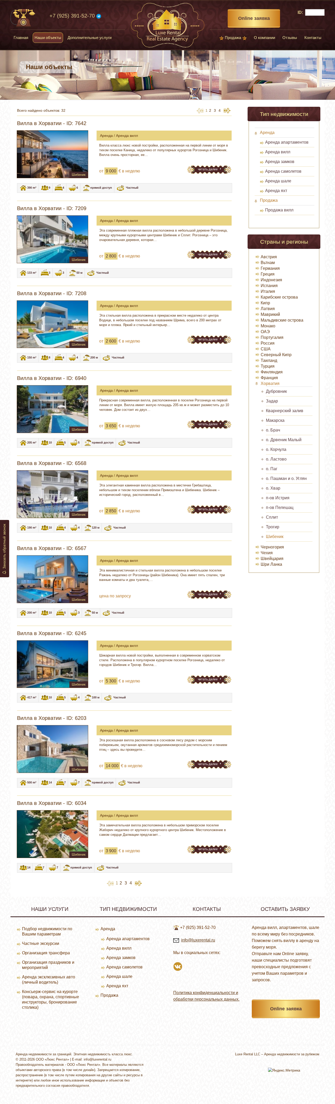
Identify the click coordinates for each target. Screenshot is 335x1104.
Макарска (275, 420)
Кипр (265, 303)
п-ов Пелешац (279, 507)
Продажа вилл (279, 210)
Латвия (268, 308)
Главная (21, 37)
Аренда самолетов (283, 171)
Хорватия (270, 383)
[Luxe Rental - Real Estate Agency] (168, 25)
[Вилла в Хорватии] (52, 154)
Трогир (272, 527)
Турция (268, 366)
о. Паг (271, 469)
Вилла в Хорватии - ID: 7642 (51, 123)
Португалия (272, 337)
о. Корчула (276, 449)
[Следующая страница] (227, 110)
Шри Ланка (271, 564)
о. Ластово (276, 459)
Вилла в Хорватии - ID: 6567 (51, 548)
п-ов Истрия (277, 498)
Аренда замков (279, 161)
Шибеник (274, 536)
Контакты (312, 37)
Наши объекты (48, 37)
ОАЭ (265, 331)
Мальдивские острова (282, 320)
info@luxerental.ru (198, 940)
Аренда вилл (277, 152)
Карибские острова (279, 297)
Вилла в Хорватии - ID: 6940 (51, 378)
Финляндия (272, 372)
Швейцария (272, 558)
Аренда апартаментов (287, 142)
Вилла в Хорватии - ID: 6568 (51, 463)
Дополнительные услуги (89, 37)
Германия (270, 268)
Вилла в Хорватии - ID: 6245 (51, 633)
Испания (269, 285)
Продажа (233, 37)
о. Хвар (273, 488)
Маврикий (270, 314)
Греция (268, 274)
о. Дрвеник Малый (284, 440)
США (266, 349)
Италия (268, 291)
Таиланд (269, 360)
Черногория (272, 547)
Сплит (272, 517)
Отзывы (289, 37)
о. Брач (273, 430)
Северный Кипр (276, 354)
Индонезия (271, 280)
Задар (272, 401)
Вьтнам (268, 262)
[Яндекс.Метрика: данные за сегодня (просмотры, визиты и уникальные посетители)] (284, 1070)
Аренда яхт (276, 190)
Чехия (267, 553)
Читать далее (208, 169)
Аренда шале (278, 181)
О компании (264, 37)
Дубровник (276, 391)
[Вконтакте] (177, 966)
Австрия (269, 257)
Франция (269, 378)
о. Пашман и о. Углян (286, 478)
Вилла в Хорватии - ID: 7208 (51, 293)
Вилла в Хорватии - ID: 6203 (51, 718)
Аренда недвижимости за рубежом (291, 1054)
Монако (268, 326)
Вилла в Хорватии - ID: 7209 (51, 208)
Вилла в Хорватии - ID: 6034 (51, 803)
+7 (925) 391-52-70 (72, 16)
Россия (268, 343)
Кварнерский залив (284, 410)
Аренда (267, 132)
